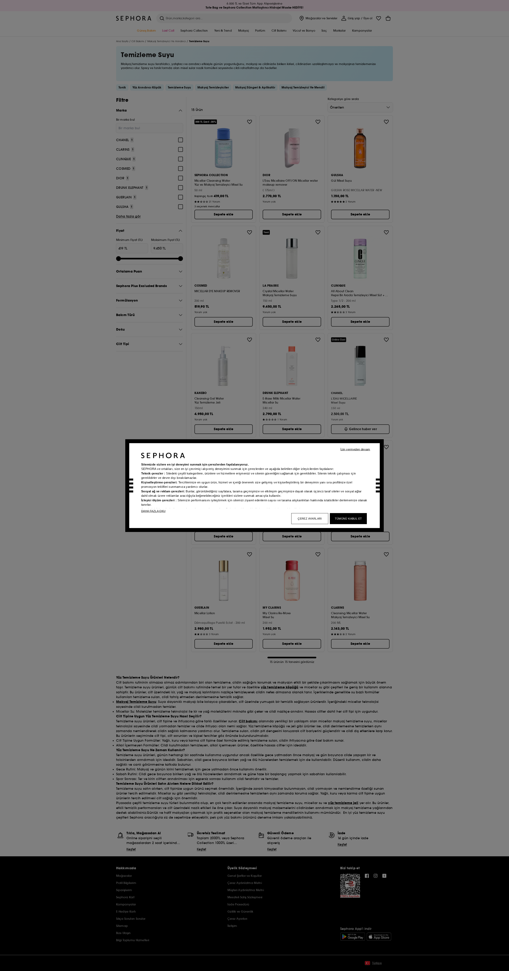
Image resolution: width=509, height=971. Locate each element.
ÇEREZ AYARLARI (310, 518)
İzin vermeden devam (355, 449)
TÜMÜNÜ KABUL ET (348, 518)
